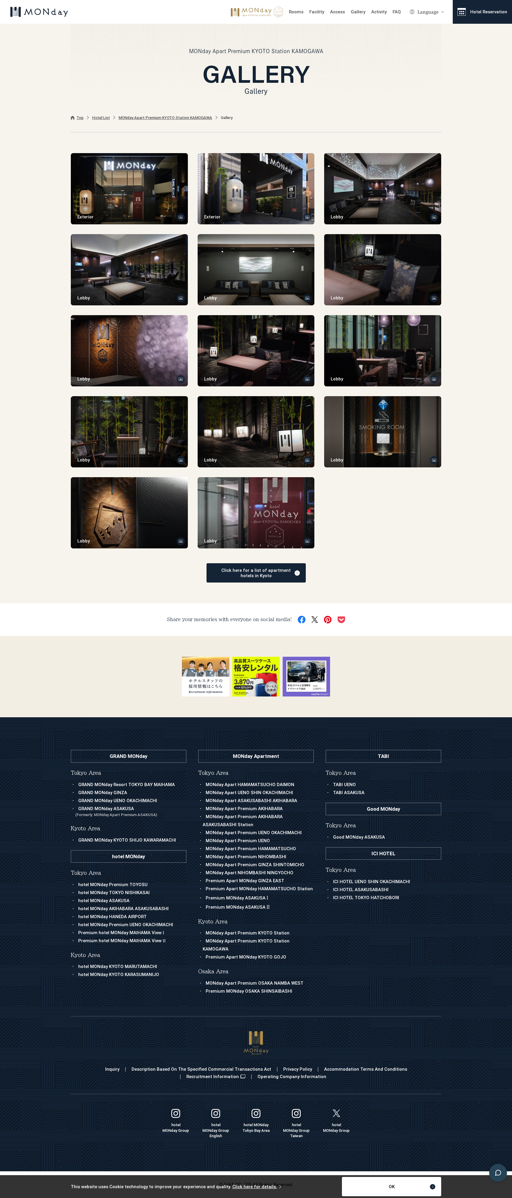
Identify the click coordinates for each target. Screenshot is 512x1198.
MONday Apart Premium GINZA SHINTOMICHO (255, 864)
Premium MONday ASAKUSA (237, 898)
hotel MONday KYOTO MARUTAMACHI (117, 966)
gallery (358, 12)
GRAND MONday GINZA (102, 792)
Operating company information (291, 1076)
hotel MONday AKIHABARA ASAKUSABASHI (123, 908)
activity (379, 12)
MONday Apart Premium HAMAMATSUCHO (251, 848)
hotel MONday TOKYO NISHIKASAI (114, 892)
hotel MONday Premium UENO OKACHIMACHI (125, 924)
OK (392, 1186)
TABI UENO (344, 784)
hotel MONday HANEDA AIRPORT (112, 916)
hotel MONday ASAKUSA (103, 900)
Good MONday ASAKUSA (359, 837)
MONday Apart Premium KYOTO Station (247, 933)
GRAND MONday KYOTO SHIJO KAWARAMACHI (127, 840)
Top (80, 117)
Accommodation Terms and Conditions (365, 1069)
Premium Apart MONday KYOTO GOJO (246, 957)
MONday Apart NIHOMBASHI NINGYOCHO (249, 872)
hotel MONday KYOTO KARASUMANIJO (118, 974)
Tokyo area (213, 772)
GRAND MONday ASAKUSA (116, 811)
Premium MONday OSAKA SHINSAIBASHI (249, 991)
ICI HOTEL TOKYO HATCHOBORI (366, 897)
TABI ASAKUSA (348, 792)
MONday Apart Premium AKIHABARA (244, 808)
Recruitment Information (212, 1076)
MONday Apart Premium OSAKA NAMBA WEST (254, 983)
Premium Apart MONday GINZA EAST (245, 880)
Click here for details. (254, 1186)
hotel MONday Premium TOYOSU (113, 884)
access (337, 12)
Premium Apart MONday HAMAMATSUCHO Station (259, 888)
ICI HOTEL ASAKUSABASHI (360, 889)
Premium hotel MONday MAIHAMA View (121, 932)
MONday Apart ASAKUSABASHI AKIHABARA (251, 800)
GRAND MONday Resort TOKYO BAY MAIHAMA (126, 784)
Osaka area (213, 971)
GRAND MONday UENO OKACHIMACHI (117, 800)
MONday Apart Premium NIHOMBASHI (246, 856)
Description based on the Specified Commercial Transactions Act (201, 1069)
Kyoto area (213, 921)
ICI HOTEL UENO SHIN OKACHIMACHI (371, 881)
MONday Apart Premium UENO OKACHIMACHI (254, 832)
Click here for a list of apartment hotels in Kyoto (256, 573)
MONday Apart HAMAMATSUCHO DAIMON (250, 784)
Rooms (296, 12)
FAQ (397, 12)
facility (316, 12)
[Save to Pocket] (341, 619)
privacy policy (297, 1069)
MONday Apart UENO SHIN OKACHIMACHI (249, 792)
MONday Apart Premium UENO (238, 840)
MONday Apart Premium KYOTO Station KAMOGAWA (165, 117)
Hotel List (101, 117)
